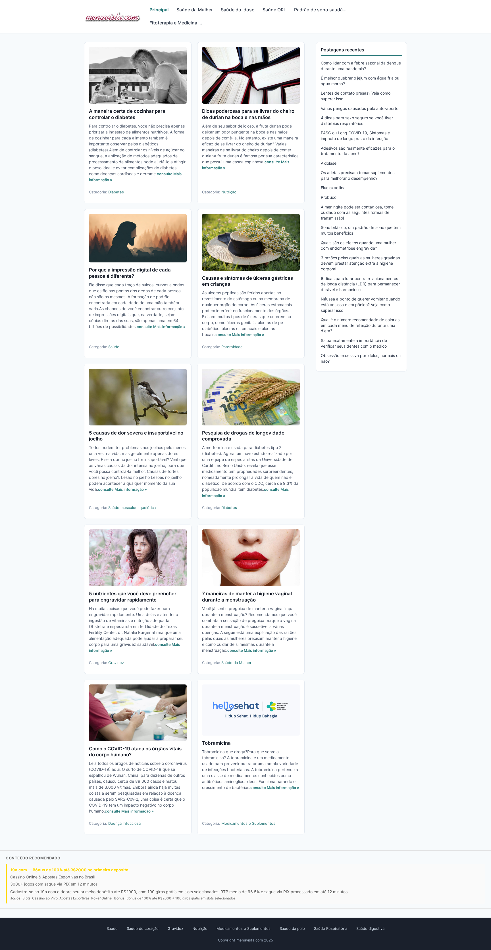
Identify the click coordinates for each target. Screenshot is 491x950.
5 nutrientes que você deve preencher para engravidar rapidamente (132, 597)
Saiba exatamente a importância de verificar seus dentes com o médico (354, 343)
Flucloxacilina (333, 187)
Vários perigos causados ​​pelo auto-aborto (359, 108)
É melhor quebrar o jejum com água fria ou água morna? (360, 81)
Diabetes (116, 192)
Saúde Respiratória (330, 928)
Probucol (329, 197)
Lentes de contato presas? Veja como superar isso (355, 96)
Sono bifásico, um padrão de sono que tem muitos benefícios (361, 230)
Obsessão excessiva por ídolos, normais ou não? (361, 358)
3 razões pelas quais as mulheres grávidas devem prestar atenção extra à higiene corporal (360, 263)
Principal (158, 9)
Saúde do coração (143, 928)
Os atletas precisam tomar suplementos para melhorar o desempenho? (357, 175)
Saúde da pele (292, 928)
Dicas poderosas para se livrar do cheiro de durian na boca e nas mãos (248, 114)
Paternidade (232, 346)
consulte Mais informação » (161, 326)
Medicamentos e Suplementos (248, 823)
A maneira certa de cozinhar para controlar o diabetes (127, 114)
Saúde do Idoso (238, 9)
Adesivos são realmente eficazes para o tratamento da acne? (358, 151)
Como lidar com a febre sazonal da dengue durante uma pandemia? (361, 65)
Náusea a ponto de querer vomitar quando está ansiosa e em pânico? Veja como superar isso (360, 304)
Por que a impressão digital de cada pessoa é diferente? (130, 273)
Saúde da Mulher (194, 9)
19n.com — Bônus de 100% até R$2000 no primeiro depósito (69, 869)
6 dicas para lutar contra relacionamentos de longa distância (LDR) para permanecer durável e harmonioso (360, 284)
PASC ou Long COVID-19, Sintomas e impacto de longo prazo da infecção (355, 135)
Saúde (113, 346)
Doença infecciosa (124, 823)
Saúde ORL (274, 9)
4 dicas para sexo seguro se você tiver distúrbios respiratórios (357, 120)
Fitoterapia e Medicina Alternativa (178, 23)
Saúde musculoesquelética (132, 507)
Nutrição (228, 192)
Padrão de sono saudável (321, 9)
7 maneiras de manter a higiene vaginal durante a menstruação (247, 597)
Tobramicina (216, 743)
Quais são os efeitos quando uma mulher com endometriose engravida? (358, 245)
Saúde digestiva (370, 928)
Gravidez (116, 662)
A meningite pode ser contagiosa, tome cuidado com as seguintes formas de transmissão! (357, 212)
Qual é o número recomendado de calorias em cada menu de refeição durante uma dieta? (360, 325)
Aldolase (328, 163)
